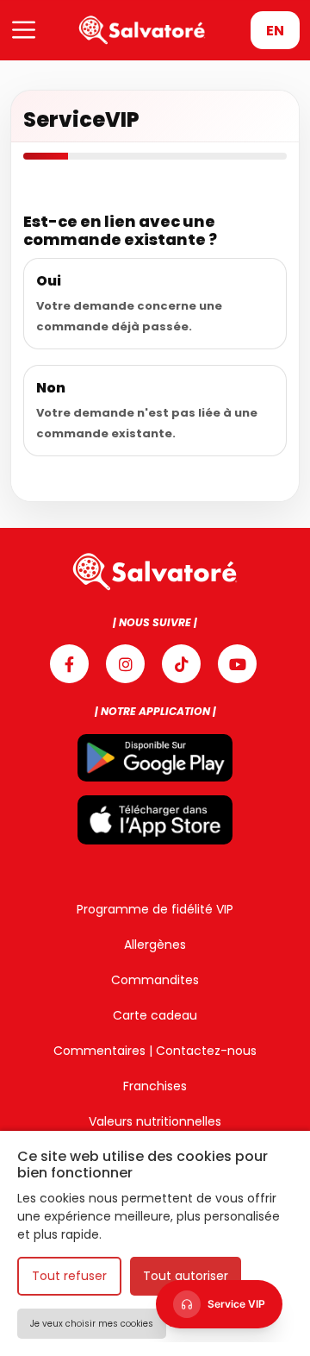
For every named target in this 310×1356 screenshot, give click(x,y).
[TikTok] (181, 663)
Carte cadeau (155, 1015)
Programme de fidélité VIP (155, 909)
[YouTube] (237, 663)
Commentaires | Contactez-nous (155, 1050)
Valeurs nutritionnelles (155, 1121)
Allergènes (155, 944)
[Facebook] (69, 663)
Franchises (155, 1086)
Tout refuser (69, 1275)
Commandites (155, 980)
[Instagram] (125, 663)
